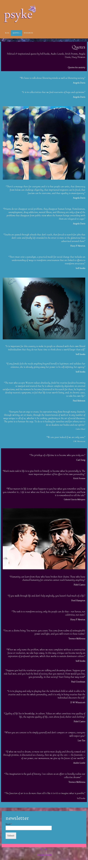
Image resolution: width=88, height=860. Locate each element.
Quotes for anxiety (76, 67)
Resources (28, 33)
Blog (7, 33)
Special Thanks (44, 854)
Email (9, 824)
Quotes (16, 33)
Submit (10, 835)
